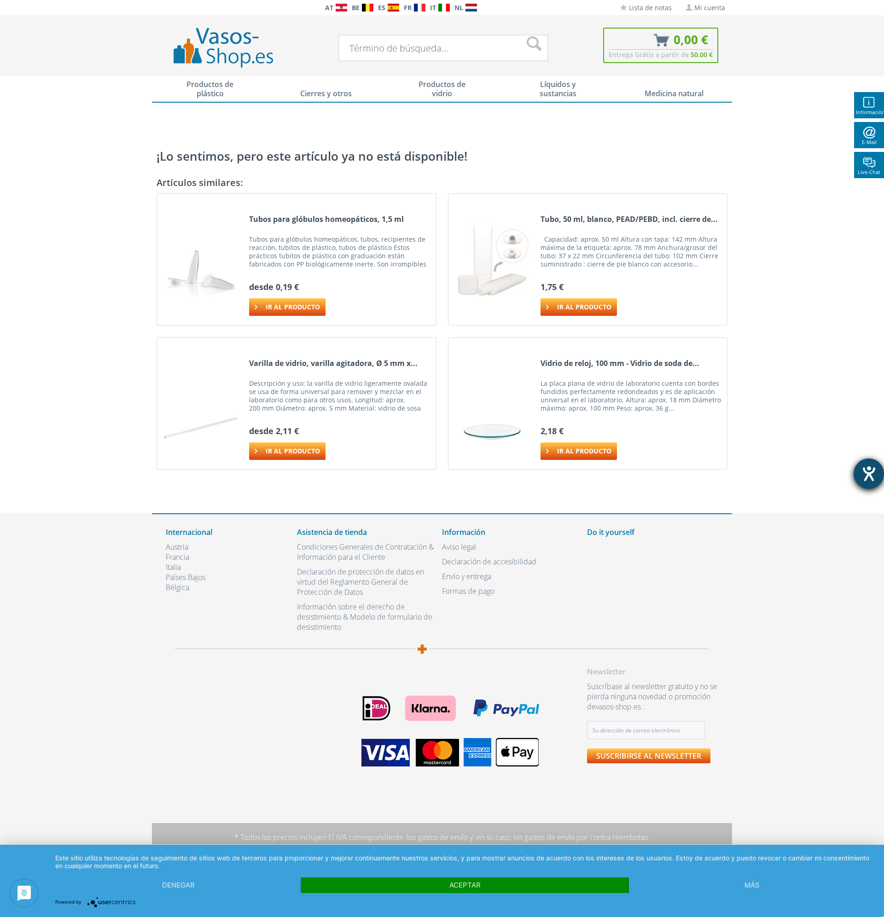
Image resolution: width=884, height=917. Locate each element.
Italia (173, 567)
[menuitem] (170, 7)
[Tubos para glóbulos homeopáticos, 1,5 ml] (201, 259)
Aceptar (465, 885)
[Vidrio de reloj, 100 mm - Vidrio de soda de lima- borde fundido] (492, 403)
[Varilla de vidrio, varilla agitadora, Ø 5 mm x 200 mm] (201, 403)
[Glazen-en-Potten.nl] (471, 8)
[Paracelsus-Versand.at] (341, 8)
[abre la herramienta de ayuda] (869, 473)
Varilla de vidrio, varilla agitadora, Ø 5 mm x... (333, 363)
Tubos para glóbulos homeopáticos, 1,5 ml (326, 219)
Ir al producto (293, 306)
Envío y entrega (466, 576)
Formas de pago (468, 591)
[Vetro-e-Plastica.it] (444, 8)
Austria (177, 547)
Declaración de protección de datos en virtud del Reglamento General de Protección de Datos (360, 582)
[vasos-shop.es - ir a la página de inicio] (230, 47)
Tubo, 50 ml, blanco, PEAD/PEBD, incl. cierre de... (629, 219)
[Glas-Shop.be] (367, 8)
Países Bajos (185, 577)
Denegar (178, 885)
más (752, 885)
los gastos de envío (437, 837)
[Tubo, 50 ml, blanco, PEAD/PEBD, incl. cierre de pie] (492, 259)
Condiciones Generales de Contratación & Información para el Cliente (365, 552)
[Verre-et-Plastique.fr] (419, 8)
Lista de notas (649, 7)
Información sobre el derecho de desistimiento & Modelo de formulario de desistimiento (364, 617)
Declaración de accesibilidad (489, 562)
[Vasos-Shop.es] (393, 8)
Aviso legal (459, 547)
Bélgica (177, 587)
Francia (177, 557)
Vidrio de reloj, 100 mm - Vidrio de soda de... (620, 363)
